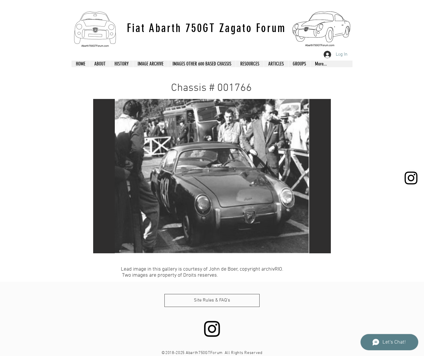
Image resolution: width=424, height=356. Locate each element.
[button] (212, 176)
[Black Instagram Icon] (411, 178)
